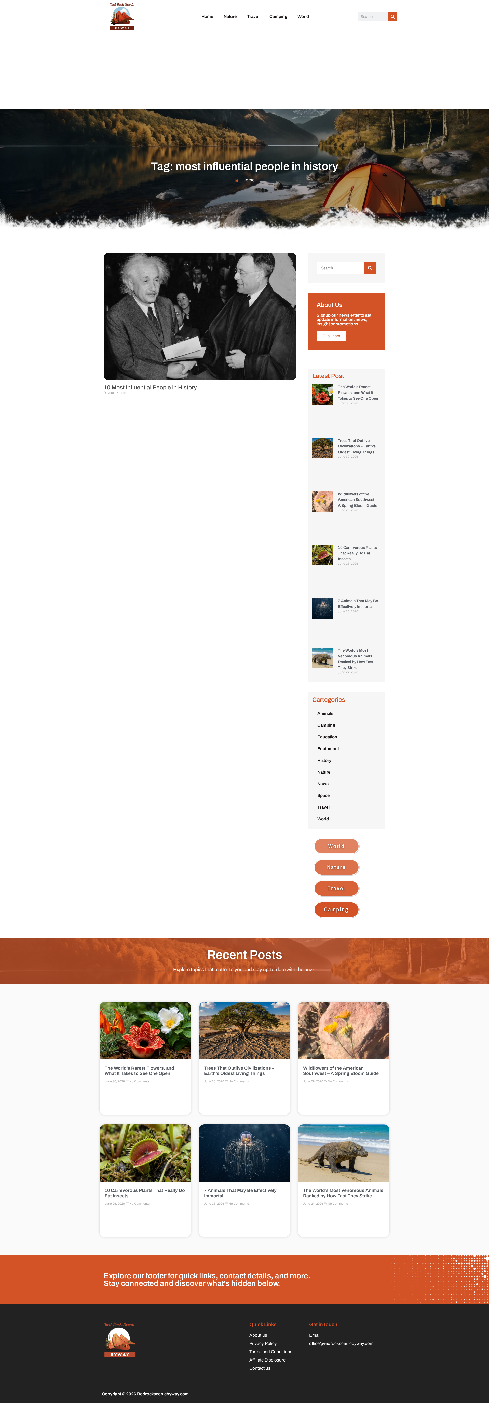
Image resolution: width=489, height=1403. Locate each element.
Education (327, 737)
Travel (253, 16)
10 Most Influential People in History (150, 387)
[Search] (392, 16)
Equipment (328, 748)
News (323, 783)
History (324, 760)
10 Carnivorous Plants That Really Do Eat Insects (357, 553)
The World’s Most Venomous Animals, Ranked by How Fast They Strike (344, 1193)
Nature (230, 16)
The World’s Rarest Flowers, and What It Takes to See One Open (358, 392)
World (303, 16)
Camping (278, 16)
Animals (325, 713)
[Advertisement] (244, 70)
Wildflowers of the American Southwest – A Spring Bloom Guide (357, 500)
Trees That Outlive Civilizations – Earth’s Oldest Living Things (357, 446)
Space (323, 795)
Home (207, 16)
